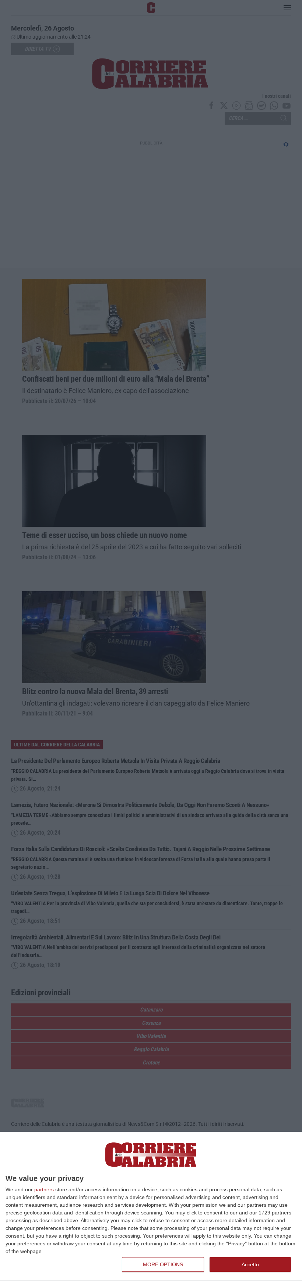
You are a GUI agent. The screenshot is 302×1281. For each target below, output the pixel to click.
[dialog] (151, 1206)
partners (44, 1189)
